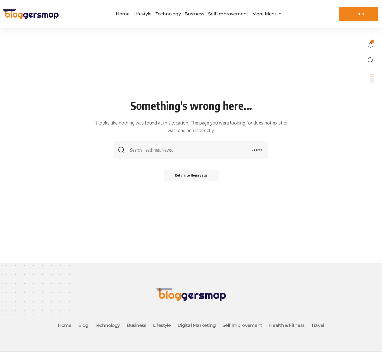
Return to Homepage (191, 175)
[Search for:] (187, 150)
